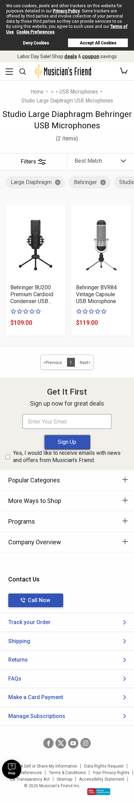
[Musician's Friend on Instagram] (85, 743)
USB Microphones (78, 91)
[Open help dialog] (11, 769)
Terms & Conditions (67, 772)
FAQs (14, 678)
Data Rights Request (104, 766)
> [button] (52, 91)
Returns (18, 659)
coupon (90, 56)
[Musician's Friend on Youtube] (73, 743)
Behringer (85, 182)
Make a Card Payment (35, 697)
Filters (28, 161)
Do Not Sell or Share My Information (43, 766)
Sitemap (64, 779)
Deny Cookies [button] (36, 43)
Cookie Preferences (35, 32)
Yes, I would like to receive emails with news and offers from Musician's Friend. (67, 456)
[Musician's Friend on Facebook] (48, 743)
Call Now (39, 600)
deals (70, 56)
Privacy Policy (66, 11)
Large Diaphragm (31, 182)
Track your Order (29, 622)
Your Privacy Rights (111, 772)
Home (37, 91)
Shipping (19, 641)
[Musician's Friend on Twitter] (61, 743)
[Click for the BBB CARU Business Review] (98, 791)
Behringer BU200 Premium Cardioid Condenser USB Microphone (31, 294)
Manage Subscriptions (36, 716)
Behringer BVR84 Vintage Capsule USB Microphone (96, 294)
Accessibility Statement (101, 779)
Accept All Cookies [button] (98, 43)
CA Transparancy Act (30, 779)
